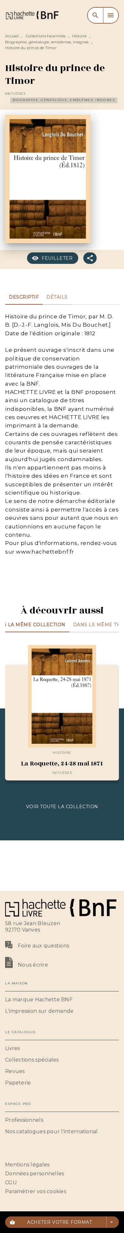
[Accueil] (32, 15)
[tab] (24, 297)
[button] (63, 100)
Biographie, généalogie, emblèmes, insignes (47, 42)
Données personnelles (34, 1174)
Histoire (79, 35)
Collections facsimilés (45, 35)
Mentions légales (27, 1165)
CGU (11, 1182)
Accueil (12, 35)
